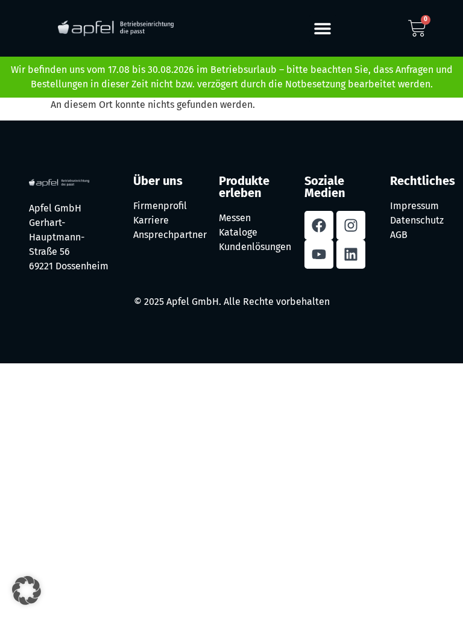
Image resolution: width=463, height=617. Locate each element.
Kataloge (238, 232)
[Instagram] (350, 225)
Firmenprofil (160, 205)
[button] (322, 28)
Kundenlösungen (255, 246)
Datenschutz (417, 220)
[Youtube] (318, 254)
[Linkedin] (350, 254)
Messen (235, 218)
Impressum (414, 205)
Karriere (151, 220)
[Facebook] (318, 225)
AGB (399, 234)
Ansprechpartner (170, 234)
